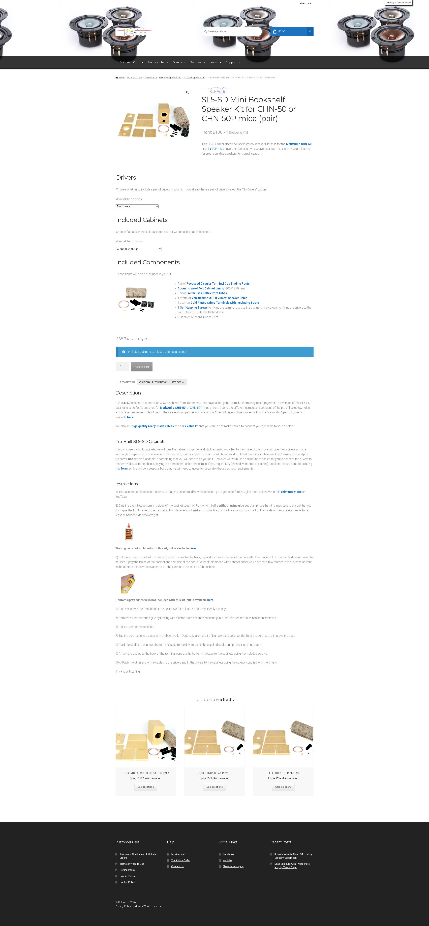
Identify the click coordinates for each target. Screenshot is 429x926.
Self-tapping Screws (194, 307)
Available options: (129, 199)
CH (207, 148)
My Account (306, 3)
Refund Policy (127, 869)
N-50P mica (216, 148)
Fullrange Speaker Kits (170, 77)
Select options (146, 786)
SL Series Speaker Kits (194, 77)
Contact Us (177, 866)
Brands (177, 62)
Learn (213, 62)
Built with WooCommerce (147, 906)
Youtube (227, 860)
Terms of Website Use (132, 863)
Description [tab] (127, 382)
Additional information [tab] (153, 382)
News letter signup (233, 866)
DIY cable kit (190, 426)
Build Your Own (129, 62)
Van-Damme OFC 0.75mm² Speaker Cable (219, 298)
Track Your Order (180, 860)
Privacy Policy (127, 876)
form (124, 468)
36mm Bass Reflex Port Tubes (207, 293)
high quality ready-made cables (153, 426)
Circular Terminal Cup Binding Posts (225, 283)
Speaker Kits (151, 77)
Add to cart (142, 366)
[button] (187, 92)
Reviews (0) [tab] (178, 382)
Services (195, 62)
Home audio (156, 62)
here (130, 417)
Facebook (228, 854)
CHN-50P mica (199, 407)
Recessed (193, 283)
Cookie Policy (127, 882)
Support (231, 62)
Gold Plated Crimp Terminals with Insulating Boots (225, 302)
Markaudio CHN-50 (299, 144)
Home (122, 77)
